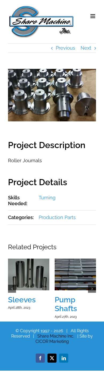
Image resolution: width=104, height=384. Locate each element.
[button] (12, 289)
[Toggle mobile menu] (93, 16)
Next (86, 48)
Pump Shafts (66, 304)
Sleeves (22, 299)
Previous (65, 48)
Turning (47, 197)
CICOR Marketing (52, 341)
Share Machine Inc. (55, 336)
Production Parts (57, 217)
